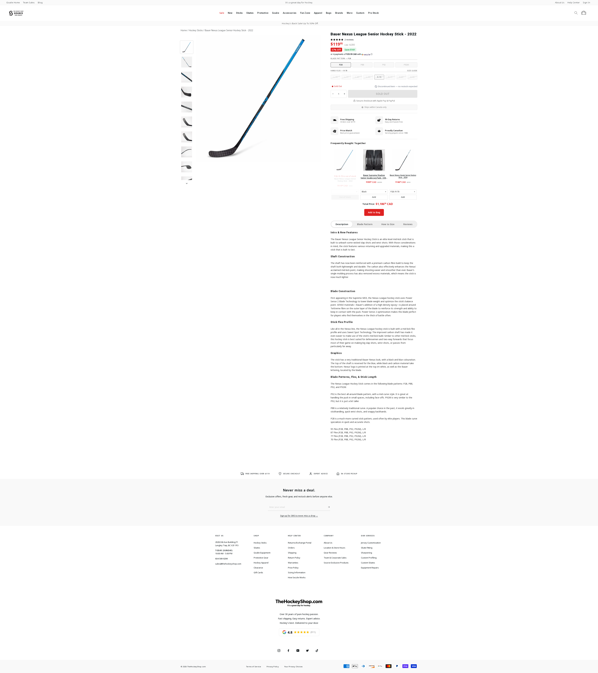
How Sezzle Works (297, 577)
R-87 (401, 77)
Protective (262, 13)
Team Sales (29, 2)
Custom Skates (368, 562)
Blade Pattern (341, 58)
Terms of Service (253, 666)
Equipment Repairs (370, 567)
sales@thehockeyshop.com (228, 563)
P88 (362, 65)
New (230, 13)
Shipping (292, 552)
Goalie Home (13, 2)
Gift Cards (258, 572)
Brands (339, 13)
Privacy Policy (273, 666)
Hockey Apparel (261, 562)
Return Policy (294, 557)
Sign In (586, 2)
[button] (337, 39)
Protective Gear (261, 557)
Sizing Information (296, 572)
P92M (406, 65)
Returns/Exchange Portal (299, 542)
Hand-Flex (339, 70)
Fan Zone (305, 13)
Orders (291, 547)
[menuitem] (222, 13)
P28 (340, 65)
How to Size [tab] (387, 224)
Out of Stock (345, 197)
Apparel (318, 13)
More (349, 13)
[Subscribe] (327, 507)
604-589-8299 (221, 558)
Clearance (258, 567)
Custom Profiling (369, 557)
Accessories (290, 13)
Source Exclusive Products (336, 562)
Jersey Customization (371, 542)
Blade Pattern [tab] (365, 224)
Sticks (239, 13)
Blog (40, 2)
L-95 (368, 77)
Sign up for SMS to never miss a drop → (299, 515)
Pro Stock (373, 13)
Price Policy (293, 567)
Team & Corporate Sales (335, 557)
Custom (360, 13)
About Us (559, 2)
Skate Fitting (366, 547)
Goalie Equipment (262, 552)
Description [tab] (342, 224)
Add (374, 197)
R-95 (412, 77)
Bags (328, 13)
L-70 (335, 77)
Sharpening (366, 552)
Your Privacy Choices (293, 666)
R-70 (379, 77)
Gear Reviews (330, 552)
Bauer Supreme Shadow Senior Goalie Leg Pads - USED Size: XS (374, 176)
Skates (250, 13)
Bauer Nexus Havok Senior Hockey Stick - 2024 (403, 176)
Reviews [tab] (407, 224)
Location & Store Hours (334, 547)
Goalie (275, 13)
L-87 (357, 77)
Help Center (573, 2)
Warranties (293, 562)
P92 (384, 65)
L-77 (346, 77)
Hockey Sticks (260, 542)
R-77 (390, 77)
